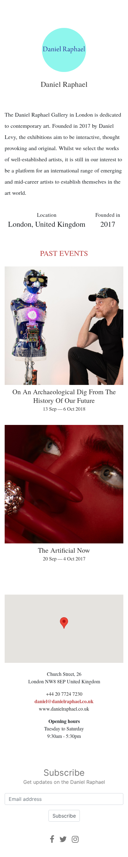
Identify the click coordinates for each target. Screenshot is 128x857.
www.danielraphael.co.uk (64, 708)
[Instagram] (75, 839)
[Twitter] (63, 839)
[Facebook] (52, 839)
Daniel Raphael (64, 84)
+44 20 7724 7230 (64, 693)
